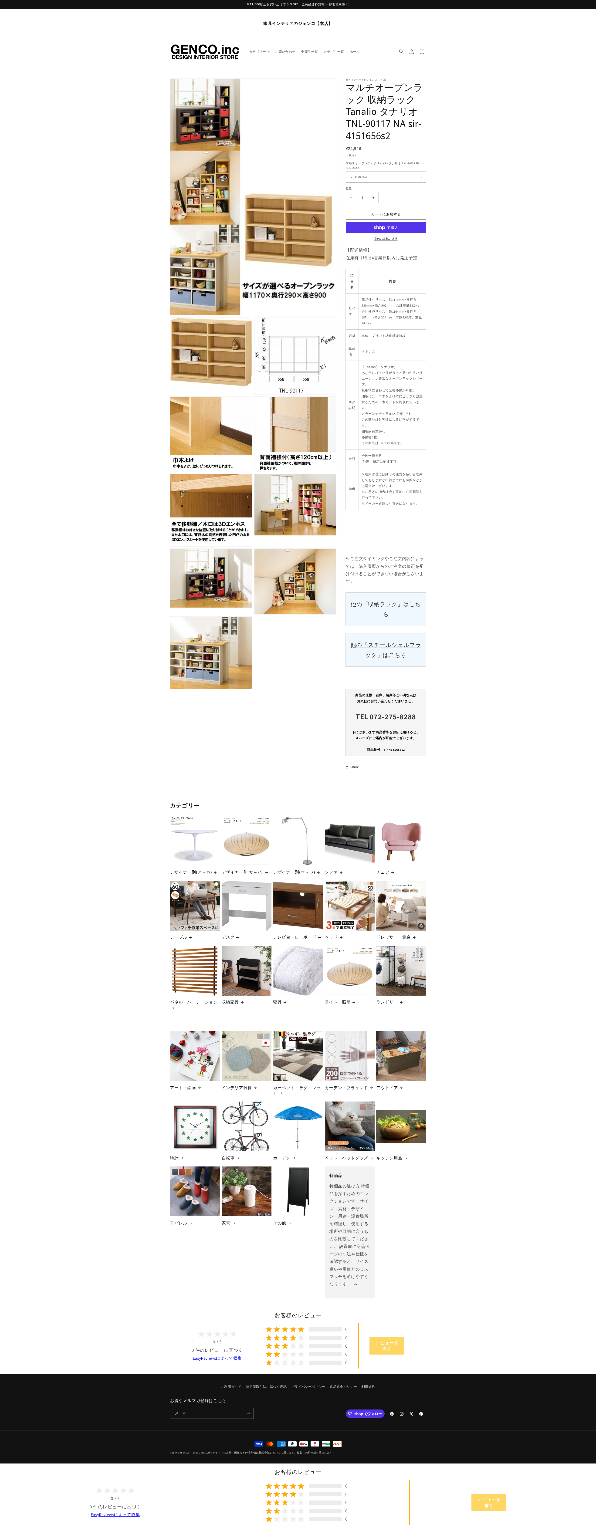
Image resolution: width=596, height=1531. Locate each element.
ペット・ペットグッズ (346, 1158)
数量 (349, 188)
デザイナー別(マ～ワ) (294, 872)
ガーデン (281, 1158)
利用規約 (368, 1387)
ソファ (331, 872)
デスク (228, 937)
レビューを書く (387, 1346)
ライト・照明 (338, 1002)
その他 (279, 1223)
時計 (174, 1158)
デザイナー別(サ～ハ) (243, 872)
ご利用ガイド (231, 1387)
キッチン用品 (389, 1158)
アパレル (178, 1223)
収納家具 (230, 1002)
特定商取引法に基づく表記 (266, 1387)
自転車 (228, 1158)
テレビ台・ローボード (294, 937)
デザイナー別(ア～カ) (191, 872)
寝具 (277, 1002)
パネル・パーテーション (194, 1002)
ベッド (331, 937)
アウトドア (387, 1087)
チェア (382, 872)
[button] (259, 52)
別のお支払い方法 (386, 238)
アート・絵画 (183, 1087)
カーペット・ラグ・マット (297, 1090)
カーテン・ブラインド (346, 1087)
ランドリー (387, 1002)
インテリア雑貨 (237, 1087)
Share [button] (354, 767)
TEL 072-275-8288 (386, 717)
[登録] (248, 1413)
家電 (226, 1223)
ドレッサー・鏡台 (393, 937)
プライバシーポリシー (308, 1387)
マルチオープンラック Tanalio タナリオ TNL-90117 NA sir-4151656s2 (385, 165)
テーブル (178, 937)
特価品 (335, 1175)
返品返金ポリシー (343, 1387)
